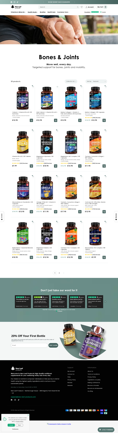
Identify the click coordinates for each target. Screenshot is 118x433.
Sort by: (89, 81)
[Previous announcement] (43, 2)
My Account (71, 371)
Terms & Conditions (94, 374)
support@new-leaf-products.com (23, 397)
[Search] (78, 7)
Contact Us (71, 374)
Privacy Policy (72, 380)
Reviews (70, 382)
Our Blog (90, 391)
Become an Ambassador (95, 388)
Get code (53, 345)
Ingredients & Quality (94, 380)
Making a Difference (94, 382)
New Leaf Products (19, 410)
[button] (18, 12)
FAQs (69, 377)
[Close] (28, 415)
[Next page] (64, 273)
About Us (90, 371)
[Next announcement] (74, 2)
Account (91, 7)
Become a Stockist (93, 385)
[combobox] (59, 7)
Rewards (70, 385)
